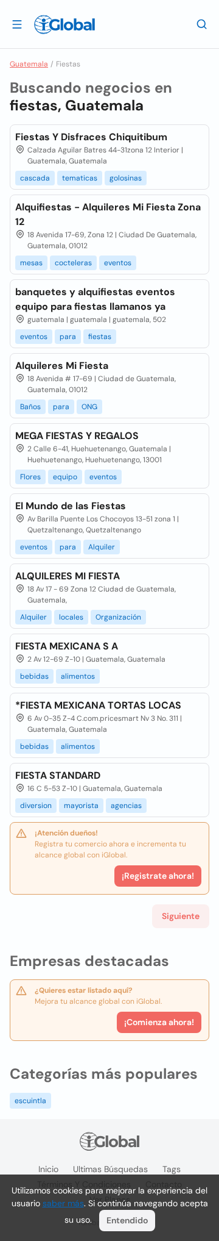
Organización (118, 617)
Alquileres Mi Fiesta (61, 365)
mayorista (81, 805)
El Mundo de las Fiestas (70, 505)
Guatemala (29, 64)
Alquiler (101, 547)
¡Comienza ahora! (159, 1022)
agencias (126, 805)
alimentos (78, 676)
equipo (65, 477)
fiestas (99, 337)
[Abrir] (17, 24)
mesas (31, 263)
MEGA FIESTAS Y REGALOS (77, 435)
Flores (30, 477)
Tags (171, 1169)
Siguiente (181, 915)
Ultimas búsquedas (110, 1169)
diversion (36, 805)
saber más (63, 1203)
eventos (117, 263)
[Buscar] (202, 24)
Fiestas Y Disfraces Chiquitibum (91, 137)
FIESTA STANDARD (57, 775)
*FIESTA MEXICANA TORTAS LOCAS (98, 705)
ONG (89, 407)
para (68, 337)
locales (71, 617)
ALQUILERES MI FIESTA (67, 576)
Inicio (48, 1169)
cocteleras (73, 263)
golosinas (125, 178)
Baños (30, 407)
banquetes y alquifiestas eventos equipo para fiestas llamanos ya (95, 299)
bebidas (34, 676)
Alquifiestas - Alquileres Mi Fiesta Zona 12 (108, 214)
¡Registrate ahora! (158, 875)
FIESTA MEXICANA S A (66, 646)
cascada (35, 178)
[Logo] (64, 24)
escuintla (30, 1101)
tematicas (79, 178)
